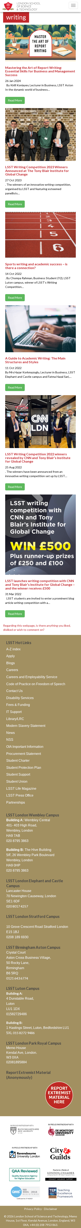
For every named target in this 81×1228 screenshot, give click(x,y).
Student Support (18, 774)
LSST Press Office (19, 795)
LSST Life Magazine (21, 788)
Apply (10, 656)
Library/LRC (15, 719)
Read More (15, 100)
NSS (9, 739)
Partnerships (15, 802)
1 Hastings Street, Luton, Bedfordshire (34, 1027)
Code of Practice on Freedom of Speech (35, 684)
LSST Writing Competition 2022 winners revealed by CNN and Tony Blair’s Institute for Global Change (37, 457)
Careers (12, 670)
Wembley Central (28, 820)
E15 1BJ (12, 932)
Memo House (16, 1048)
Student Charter (17, 760)
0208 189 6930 (17, 937)
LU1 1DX (13, 1009)
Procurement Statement (23, 753)
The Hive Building (28, 850)
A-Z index (13, 649)
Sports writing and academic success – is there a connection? (36, 266)
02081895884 (16, 1062)
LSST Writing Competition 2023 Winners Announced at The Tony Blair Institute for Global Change (37, 170)
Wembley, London (19, 830)
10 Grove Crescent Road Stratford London (37, 926)
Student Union (16, 781)
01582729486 (16, 1014)
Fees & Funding (18, 705)
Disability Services (20, 698)
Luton (10, 1003)
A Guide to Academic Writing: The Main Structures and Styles (35, 360)
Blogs (10, 663)
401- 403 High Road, (21, 825)
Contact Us (14, 691)
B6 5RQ (12, 973)
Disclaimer (50, 1209)
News (10, 733)
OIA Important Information (24, 746)
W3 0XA (12, 1057)
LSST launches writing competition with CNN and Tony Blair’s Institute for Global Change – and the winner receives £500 (40, 584)
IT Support (14, 712)
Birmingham (15, 968)
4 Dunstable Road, (20, 998)
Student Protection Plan (23, 767)
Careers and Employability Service (31, 677)
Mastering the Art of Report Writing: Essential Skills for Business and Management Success (40, 71)
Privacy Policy (33, 1209)
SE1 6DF (13, 901)
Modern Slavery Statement (25, 725)
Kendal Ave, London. (21, 1052)
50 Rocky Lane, (17, 963)
